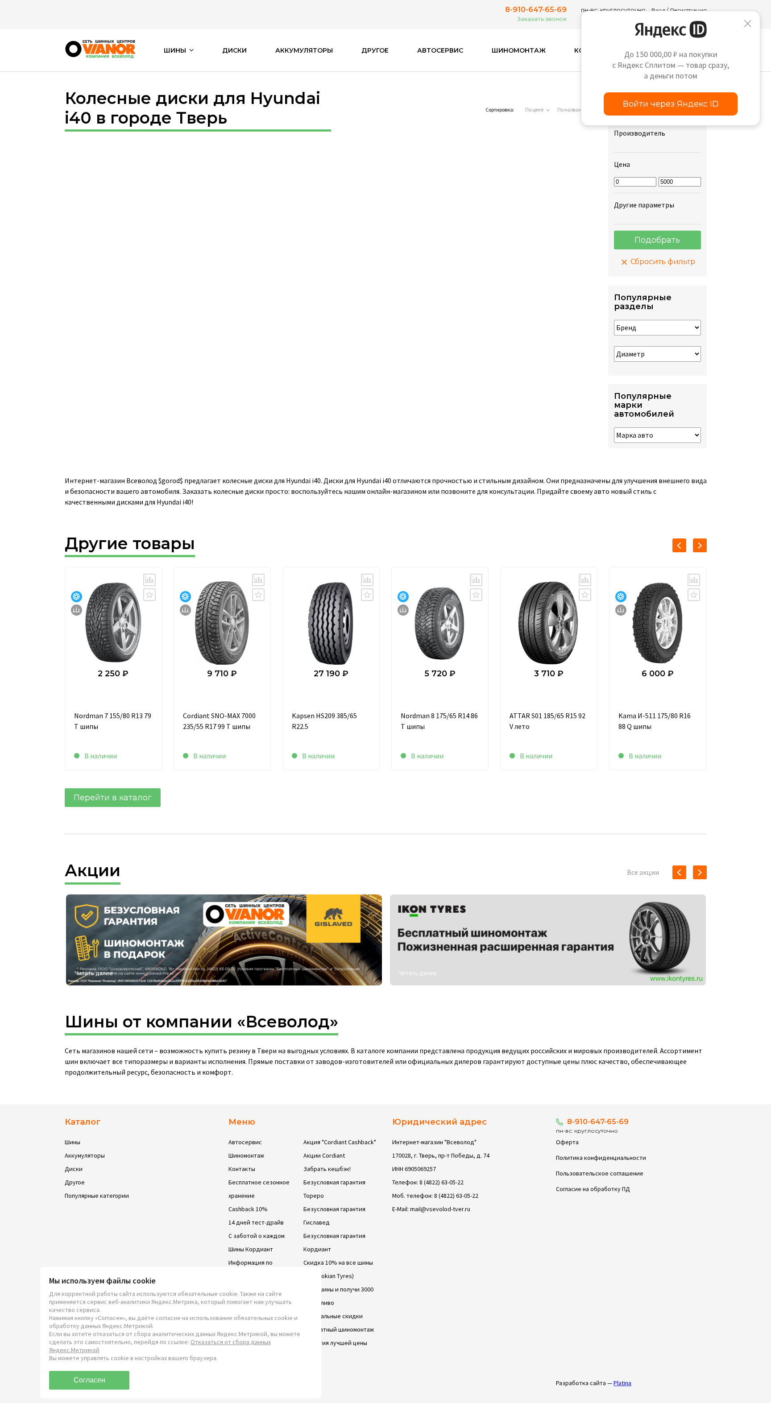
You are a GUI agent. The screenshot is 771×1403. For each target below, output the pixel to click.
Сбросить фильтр (662, 261)
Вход (658, 10)
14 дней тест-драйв (256, 1222)
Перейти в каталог (113, 798)
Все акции (643, 872)
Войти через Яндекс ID (671, 104)
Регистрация (688, 10)
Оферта (567, 1142)
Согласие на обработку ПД (593, 1189)
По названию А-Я (577, 109)
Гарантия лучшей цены (335, 1343)
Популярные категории (97, 1196)
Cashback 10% (248, 1209)
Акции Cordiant (324, 1155)
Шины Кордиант (250, 1249)
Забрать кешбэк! (327, 1169)
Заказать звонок (542, 18)
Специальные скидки (333, 1316)
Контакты (241, 1169)
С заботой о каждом (256, 1236)
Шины (72, 1142)
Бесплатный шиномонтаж (338, 1329)
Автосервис (440, 50)
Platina (622, 1383)
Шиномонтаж (519, 50)
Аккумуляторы (304, 50)
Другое (375, 50)
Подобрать (657, 240)
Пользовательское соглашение (599, 1173)
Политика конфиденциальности (601, 1158)
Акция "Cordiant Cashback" (339, 1142)
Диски (234, 50)
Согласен (89, 1380)
